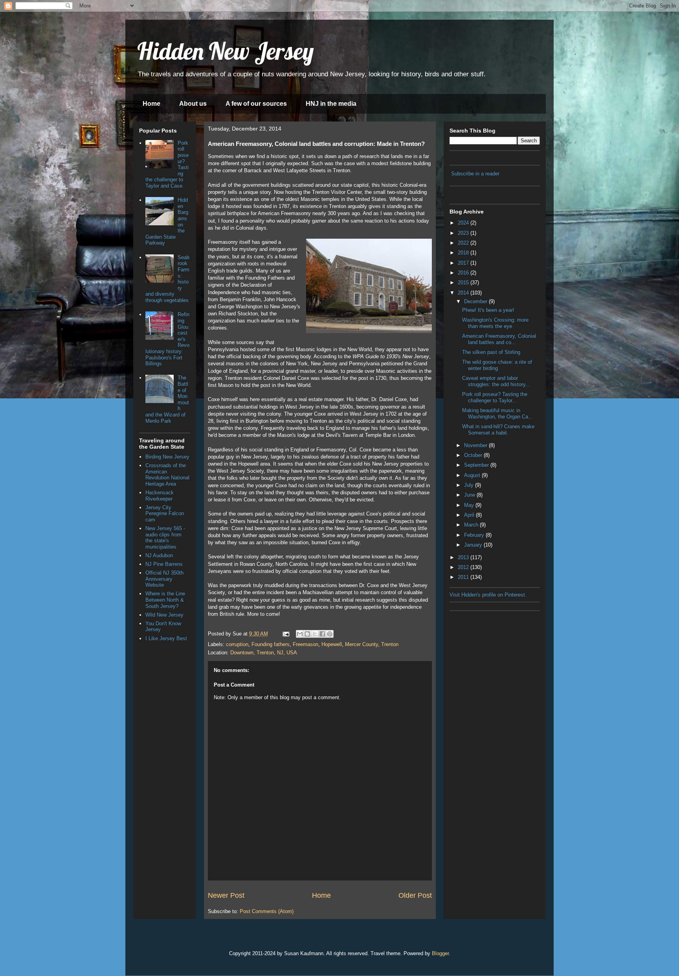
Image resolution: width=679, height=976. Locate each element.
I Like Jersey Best (166, 638)
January (474, 545)
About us (193, 103)
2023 (464, 233)
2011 (464, 577)
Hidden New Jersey (225, 51)
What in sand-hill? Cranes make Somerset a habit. (498, 430)
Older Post (415, 895)
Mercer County (361, 644)
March (472, 525)
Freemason (305, 644)
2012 (464, 567)
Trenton (389, 644)
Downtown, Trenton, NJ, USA (263, 653)
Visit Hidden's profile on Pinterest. (488, 595)
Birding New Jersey (167, 457)
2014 (464, 293)
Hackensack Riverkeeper (159, 496)
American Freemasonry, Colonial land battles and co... (499, 339)
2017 (464, 263)
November (476, 445)
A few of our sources (256, 103)
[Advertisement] (489, 654)
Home (151, 103)
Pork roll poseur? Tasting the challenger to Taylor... (494, 397)
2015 (464, 282)
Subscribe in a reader (475, 174)
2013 (464, 557)
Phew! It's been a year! (488, 310)
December (476, 301)
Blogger (440, 953)
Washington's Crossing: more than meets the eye (495, 323)
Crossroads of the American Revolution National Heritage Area (167, 474)
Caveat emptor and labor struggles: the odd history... (496, 381)
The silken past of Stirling (491, 352)
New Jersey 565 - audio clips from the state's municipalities (165, 537)
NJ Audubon (159, 555)
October (474, 455)
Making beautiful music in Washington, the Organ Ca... (497, 413)
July (469, 485)
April (470, 515)
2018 (464, 253)
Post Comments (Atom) (267, 911)
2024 (464, 223)
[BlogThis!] (307, 634)
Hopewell (331, 644)
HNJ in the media (331, 103)
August (473, 475)
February (475, 535)
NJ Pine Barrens (164, 564)
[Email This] (300, 634)
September (477, 465)
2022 (464, 243)
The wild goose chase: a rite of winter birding (497, 365)
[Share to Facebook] (322, 634)
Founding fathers (270, 644)
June (470, 495)
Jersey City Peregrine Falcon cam (164, 514)
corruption (237, 644)
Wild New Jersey (164, 615)
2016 (464, 273)
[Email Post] (285, 634)
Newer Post (226, 895)
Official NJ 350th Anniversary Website (164, 579)
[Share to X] (315, 634)
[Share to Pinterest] (330, 634)
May (469, 505)
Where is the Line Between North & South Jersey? (165, 600)
